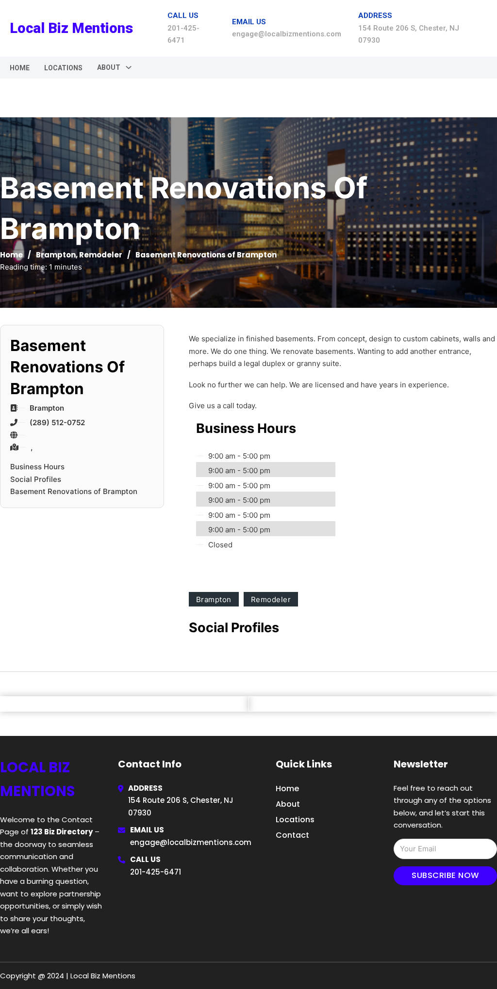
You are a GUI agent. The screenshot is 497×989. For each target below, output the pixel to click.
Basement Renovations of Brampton (73, 491)
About (288, 804)
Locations (63, 68)
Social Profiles (35, 479)
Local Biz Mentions (71, 28)
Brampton (56, 255)
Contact (292, 835)
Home (20, 68)
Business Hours (37, 466)
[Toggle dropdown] (128, 67)
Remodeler (100, 255)
